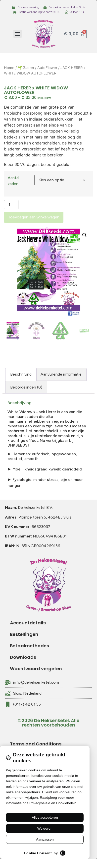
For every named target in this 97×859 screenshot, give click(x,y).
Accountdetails (28, 623)
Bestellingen (24, 634)
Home (9, 68)
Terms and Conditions (35, 744)
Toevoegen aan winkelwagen (33, 217)
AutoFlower (47, 68)
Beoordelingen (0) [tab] (26, 387)
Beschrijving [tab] (21, 374)
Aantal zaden (13, 180)
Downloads (23, 657)
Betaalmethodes (29, 646)
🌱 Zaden (26, 68)
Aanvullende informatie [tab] (61, 374)
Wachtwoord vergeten (36, 668)
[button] (17, 34)
